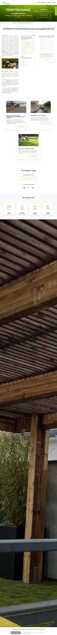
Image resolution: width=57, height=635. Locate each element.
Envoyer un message (28, 178)
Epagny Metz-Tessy (25, 61)
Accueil (38, 2)
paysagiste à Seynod (7, 37)
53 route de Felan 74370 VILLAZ (44, 11)
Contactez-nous (43, 15)
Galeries (48, 2)
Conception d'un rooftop (38, 115)
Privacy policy (44, 632)
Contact (54, 2)
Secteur (6, 22)
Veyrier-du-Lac (24, 65)
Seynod (10, 22)
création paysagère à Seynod (8, 72)
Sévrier (23, 62)
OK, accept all (16, 632)
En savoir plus (21, 126)
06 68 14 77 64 (44, 10)
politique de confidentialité (46, 57)
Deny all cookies (26, 632)
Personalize (36, 632)
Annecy (23, 60)
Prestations (43, 2)
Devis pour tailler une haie (26, 149)
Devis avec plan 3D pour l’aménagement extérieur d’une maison (15, 117)
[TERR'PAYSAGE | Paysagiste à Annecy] (6, 2)
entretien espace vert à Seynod (9, 87)
